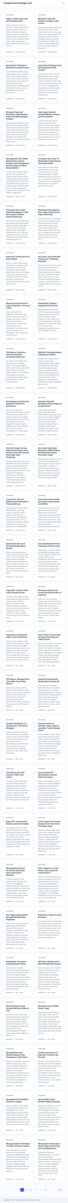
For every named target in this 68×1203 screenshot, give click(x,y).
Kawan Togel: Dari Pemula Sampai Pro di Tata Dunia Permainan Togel (49, 823)
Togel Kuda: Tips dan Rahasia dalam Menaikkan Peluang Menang (17, 501)
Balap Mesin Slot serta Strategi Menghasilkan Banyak (16, 546)
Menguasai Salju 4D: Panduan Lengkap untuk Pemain (48, 21)
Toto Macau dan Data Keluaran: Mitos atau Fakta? (15, 774)
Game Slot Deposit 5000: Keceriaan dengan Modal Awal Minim (49, 501)
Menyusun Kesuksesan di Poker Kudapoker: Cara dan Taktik (18, 305)
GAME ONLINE (9, 15)
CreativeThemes (35, 1200)
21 (46, 1190)
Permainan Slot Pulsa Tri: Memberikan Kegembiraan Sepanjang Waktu (49, 161)
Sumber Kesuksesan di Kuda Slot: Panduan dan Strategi (48, 1055)
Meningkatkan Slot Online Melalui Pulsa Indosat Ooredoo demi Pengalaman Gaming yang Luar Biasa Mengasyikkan (17, 163)
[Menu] (64, 3)
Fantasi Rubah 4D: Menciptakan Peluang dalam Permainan (47, 774)
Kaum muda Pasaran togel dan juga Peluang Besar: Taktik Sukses (49, 637)
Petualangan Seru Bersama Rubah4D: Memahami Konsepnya (17, 403)
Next (60, 1189)
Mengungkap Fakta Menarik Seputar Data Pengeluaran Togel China (16, 1055)
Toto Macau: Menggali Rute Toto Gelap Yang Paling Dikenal (17, 681)
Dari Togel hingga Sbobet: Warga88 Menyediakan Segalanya (17, 917)
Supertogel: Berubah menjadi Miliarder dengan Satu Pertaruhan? (49, 114)
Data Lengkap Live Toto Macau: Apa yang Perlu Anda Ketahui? (48, 870)
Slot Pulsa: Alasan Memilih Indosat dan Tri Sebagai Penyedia (49, 259)
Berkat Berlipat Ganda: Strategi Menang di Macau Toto (17, 1008)
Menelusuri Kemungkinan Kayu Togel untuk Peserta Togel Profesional (49, 212)
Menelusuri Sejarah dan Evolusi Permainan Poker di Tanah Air (49, 592)
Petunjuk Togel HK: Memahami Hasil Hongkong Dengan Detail (50, 403)
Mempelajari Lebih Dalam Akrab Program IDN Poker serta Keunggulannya (49, 1146)
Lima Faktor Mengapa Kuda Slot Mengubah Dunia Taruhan (50, 67)
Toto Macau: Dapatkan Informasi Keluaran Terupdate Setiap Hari (16, 354)
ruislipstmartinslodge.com (17, 3)
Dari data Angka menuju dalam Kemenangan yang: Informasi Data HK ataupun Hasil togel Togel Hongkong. (17, 452)
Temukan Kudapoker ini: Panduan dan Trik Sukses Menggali (17, 725)
